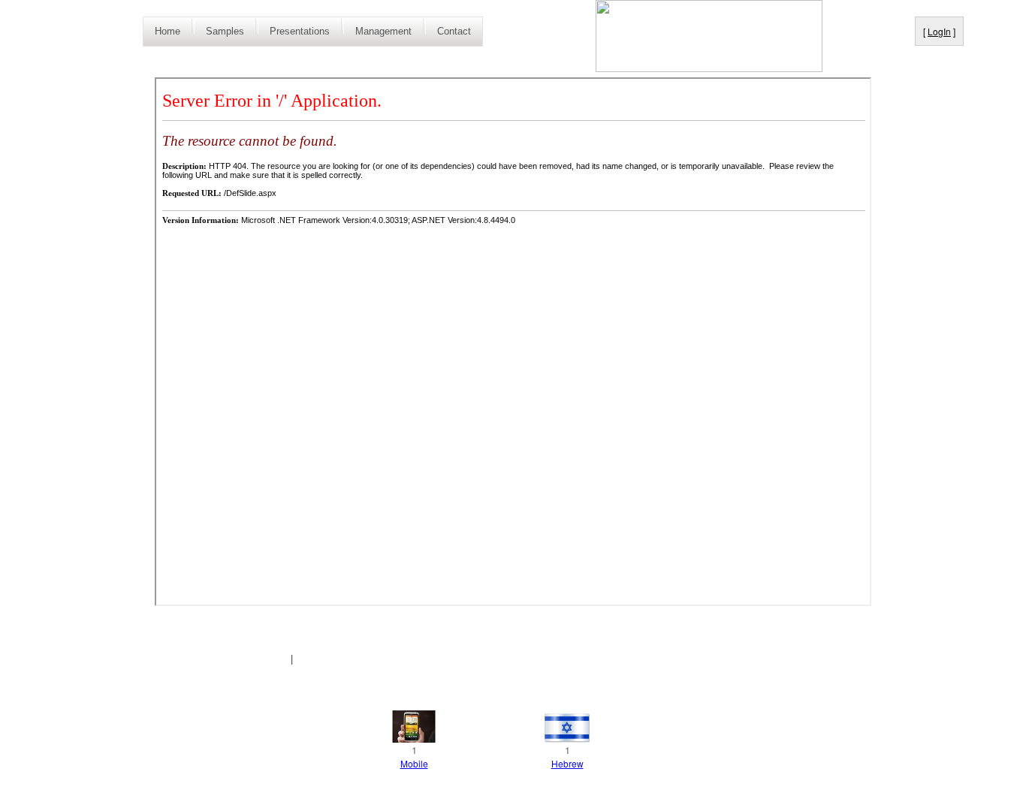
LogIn (939, 31)
